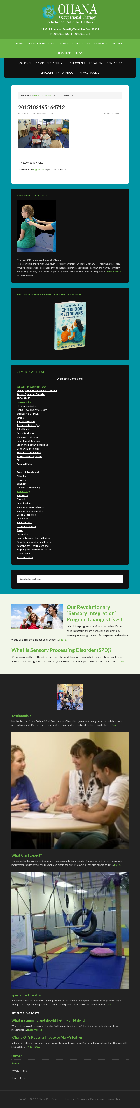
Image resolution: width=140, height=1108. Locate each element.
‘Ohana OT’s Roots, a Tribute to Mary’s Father (46, 1037)
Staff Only (16, 1055)
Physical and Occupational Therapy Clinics (99, 1099)
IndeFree (70, 1099)
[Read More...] (34, 1029)
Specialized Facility (26, 995)
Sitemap (15, 1063)
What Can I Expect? (26, 855)
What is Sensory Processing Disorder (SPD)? (61, 650)
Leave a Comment (112, 113)
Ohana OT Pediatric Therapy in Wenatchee (70, 11)
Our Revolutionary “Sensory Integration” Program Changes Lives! (94, 613)
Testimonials (21, 716)
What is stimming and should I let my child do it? (48, 1020)
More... (63, 639)
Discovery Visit (114, 271)
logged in (38, 169)
